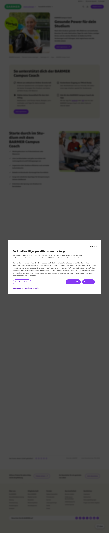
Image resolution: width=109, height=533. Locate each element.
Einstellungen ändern (22, 282)
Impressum (17, 288)
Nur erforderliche (73, 282)
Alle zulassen (88, 282)
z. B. (16, 268)
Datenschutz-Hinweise (30, 288)
